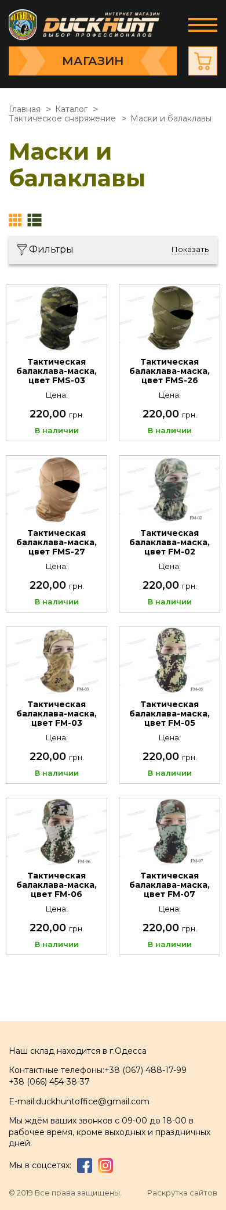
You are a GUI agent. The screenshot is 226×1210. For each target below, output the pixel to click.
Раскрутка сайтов (182, 1193)
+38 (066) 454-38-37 (49, 1081)
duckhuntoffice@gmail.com (93, 1101)
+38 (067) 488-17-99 (145, 1070)
